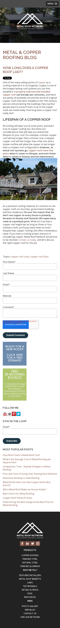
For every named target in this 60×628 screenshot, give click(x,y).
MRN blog (30, 610)
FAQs (30, 593)
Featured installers (30, 575)
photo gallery (30, 606)
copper (42, 82)
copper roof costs (20, 256)
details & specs (30, 590)
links (30, 582)
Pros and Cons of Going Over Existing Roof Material (30, 473)
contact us (30, 613)
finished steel (30, 559)
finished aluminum (30, 566)
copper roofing (30, 555)
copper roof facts (39, 256)
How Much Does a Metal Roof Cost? (21, 455)
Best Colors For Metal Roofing (18, 493)
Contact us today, (27, 239)
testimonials (30, 586)
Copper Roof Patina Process (17, 497)
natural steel (30, 563)
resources (30, 597)
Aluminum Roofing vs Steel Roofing (21, 478)
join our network (30, 617)
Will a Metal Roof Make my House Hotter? (24, 489)
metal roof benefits (30, 579)
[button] (52, 3)
